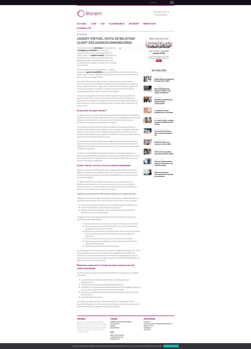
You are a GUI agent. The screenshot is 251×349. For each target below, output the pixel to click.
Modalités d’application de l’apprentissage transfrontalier (163, 101)
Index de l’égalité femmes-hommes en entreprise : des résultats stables (163, 163)
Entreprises (114, 328)
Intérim (134, 23)
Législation (114, 324)
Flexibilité (84, 28)
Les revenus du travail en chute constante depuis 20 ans (163, 133)
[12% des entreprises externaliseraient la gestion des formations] (147, 174)
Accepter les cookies (171, 346)
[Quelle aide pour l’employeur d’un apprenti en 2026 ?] (147, 80)
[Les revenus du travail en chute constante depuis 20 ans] (147, 133)
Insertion (149, 23)
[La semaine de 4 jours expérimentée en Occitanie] (147, 112)
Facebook (147, 328)
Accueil (82, 23)
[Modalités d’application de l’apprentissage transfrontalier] (147, 101)
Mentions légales (117, 335)
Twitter (147, 330)
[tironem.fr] (125, 13)
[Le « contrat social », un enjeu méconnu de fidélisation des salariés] (147, 122)
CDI (103, 23)
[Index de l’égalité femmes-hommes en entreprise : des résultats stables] (147, 163)
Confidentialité (116, 337)
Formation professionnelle (121, 322)
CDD (93, 23)
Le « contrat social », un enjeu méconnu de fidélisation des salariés (164, 122)
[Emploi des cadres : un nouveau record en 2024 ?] (147, 144)
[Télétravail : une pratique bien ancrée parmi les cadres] (147, 153)
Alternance (117, 23)
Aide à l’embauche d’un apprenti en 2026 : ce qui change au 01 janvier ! (162, 90)
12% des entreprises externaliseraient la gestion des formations (163, 174)
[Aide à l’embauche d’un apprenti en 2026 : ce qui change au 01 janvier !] (147, 90)
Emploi (112, 326)
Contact (147, 322)
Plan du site (115, 339)
